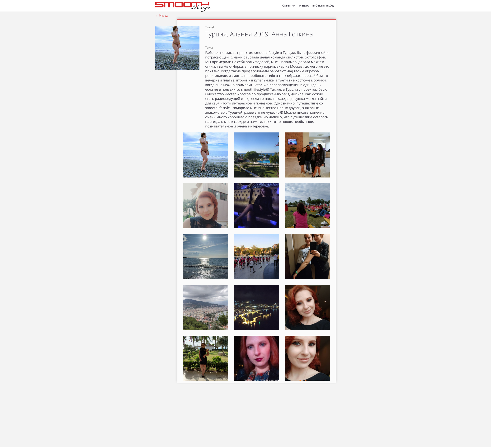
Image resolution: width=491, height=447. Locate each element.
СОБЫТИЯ (289, 5)
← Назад (161, 15)
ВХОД (330, 5)
